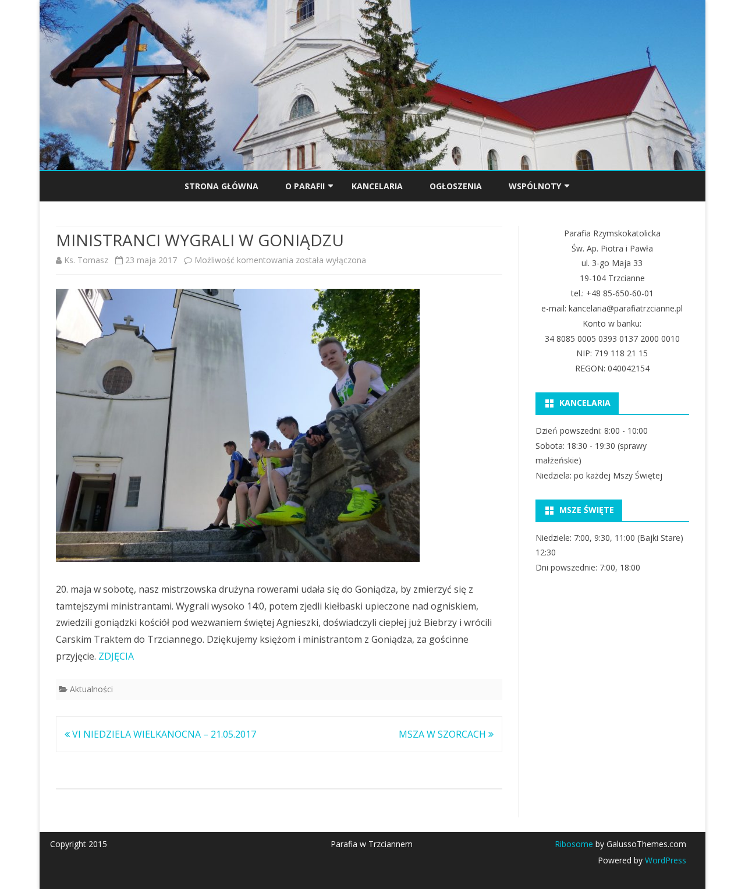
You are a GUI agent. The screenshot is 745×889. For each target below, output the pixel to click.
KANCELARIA (377, 186)
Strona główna (221, 186)
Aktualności (91, 689)
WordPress (664, 860)
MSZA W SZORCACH (443, 734)
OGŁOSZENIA (456, 186)
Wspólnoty (535, 186)
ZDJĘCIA (116, 656)
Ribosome (574, 843)
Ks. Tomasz (86, 259)
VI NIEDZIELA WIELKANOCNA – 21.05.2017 (163, 734)
